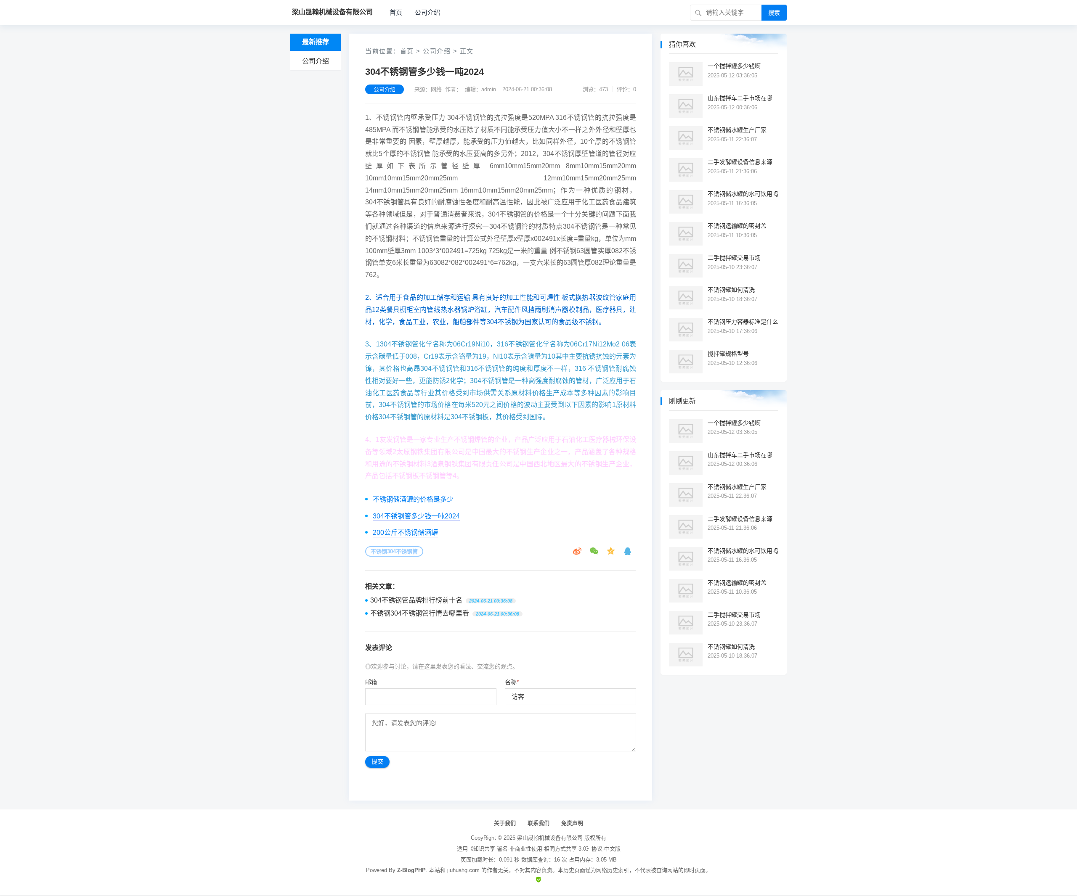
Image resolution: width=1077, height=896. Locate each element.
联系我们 (538, 823)
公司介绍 (427, 12)
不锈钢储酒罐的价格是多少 (413, 499)
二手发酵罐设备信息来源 (740, 162)
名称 (512, 682)
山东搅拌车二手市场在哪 (740, 98)
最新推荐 (315, 41)
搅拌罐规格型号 (728, 353)
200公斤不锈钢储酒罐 (405, 532)
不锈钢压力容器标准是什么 (743, 321)
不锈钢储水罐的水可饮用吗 (743, 193)
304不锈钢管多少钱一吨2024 (416, 516)
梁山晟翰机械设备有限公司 (550, 838)
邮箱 (371, 682)
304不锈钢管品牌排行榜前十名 (416, 600)
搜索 (774, 12)
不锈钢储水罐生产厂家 (737, 130)
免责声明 (572, 823)
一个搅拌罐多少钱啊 (734, 66)
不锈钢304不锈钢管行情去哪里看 (419, 613)
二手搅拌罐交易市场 (734, 257)
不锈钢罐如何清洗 (731, 289)
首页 (396, 12)
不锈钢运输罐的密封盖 (737, 225)
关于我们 (505, 823)
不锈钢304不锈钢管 (394, 551)
